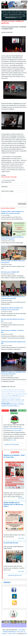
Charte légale (21, 630)
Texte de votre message (7, 191)
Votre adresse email (6, 182)
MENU (3, 1)
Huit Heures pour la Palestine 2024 (10, 272)
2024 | (8, 393)
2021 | (23, 391)
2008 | (13, 389)
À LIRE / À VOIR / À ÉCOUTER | (15, 11)
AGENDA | (20, 12)
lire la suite (21, 498)
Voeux (18, 406)
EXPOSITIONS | (12, 16)
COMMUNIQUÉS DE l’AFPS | (15, 14)
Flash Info (15, 396)
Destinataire (4, 186)
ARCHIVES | (6, 14)
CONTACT (20, 17)
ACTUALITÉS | (15, 12)
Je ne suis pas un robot (9, 180)
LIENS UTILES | (19, 16)
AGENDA (24, 1)
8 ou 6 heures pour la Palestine (6, 389)
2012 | (24, 389)
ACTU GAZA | (8, 12)
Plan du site (20, 631)
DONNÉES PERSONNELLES (9, 631)
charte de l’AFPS (17, 430)
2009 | (16, 389)
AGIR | (25, 12)
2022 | (2, 393)
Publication (6, 404)
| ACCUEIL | (4, 11)
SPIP (25, 633)
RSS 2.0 (14, 633)
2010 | (18, 389)
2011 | (21, 389)
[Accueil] (14, 5)
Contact (10, 633)
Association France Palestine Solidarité (13, 428)
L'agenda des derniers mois (14, 575)
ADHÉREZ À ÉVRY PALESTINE (11, 444)
